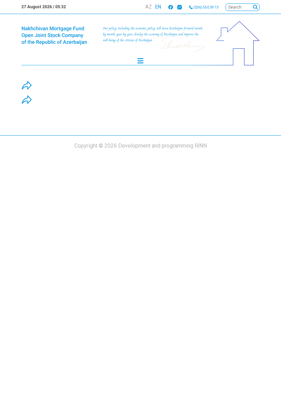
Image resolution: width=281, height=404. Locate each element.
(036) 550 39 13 (206, 7)
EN (158, 7)
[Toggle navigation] (140, 63)
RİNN (201, 145)
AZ (148, 7)
